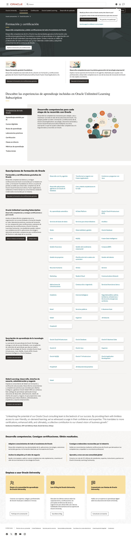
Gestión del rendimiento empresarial (83, 248)
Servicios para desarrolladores (85, 222)
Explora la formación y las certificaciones (18, 47)
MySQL (78, 238)
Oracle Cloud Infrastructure (58, 339)
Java (51, 238)
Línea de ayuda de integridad (99, 528)
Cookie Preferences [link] (36, 528)
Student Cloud (80, 276)
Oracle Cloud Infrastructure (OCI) (110, 212)
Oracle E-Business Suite (109, 339)
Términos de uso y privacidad (23, 528)
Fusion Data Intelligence (109, 238)
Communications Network (110, 276)
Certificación (35, 10)
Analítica (104, 222)
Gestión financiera (56, 247)
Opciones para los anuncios (49, 528)
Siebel (52, 318)
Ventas (78, 268)
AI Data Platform (81, 211)
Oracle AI (53, 348)
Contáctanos (111, 528)
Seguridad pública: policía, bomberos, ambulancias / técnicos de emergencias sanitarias (110, 298)
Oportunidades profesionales (64, 528)
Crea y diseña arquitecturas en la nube (85, 187)
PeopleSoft (53, 367)
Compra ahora (33, 238)
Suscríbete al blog (57, 514)
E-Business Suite (107, 309)
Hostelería (53, 295)
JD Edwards (105, 318)
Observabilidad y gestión (83, 230)
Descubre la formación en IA (79, 81)
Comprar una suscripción (14, 357)
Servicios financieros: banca (111, 284)
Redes (52, 230)
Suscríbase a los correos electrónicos (82, 528)
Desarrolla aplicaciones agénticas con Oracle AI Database (57, 188)
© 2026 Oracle (9, 528)
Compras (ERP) (106, 247)
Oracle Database (107, 230)
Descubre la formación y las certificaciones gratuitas (22, 81)
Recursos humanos (56, 268)
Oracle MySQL (54, 356)
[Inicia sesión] (120, 4)
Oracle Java (79, 348)
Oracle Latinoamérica (11, 16)
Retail (51, 309)
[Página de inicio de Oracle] (16, 4)
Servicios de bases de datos (58, 222)
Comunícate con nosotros (100, 514)
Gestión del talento (108, 257)
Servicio (104, 268)
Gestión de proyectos (56, 257)
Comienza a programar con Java (110, 177)
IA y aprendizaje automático (59, 211)
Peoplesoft (53, 326)
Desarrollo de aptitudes (67, 10)
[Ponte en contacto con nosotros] (123, 4)
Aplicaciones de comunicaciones (55, 285)
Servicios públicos (81, 309)
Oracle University (11, 10)
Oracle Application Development (108, 357)
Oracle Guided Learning (49, 10)
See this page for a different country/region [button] (91, 24)
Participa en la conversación (19, 514)
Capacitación (24, 10)
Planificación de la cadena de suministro (85, 258)
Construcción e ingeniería (84, 284)
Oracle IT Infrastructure (83, 356)
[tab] (18, 112)
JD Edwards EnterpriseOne (84, 367)
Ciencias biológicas (82, 295)
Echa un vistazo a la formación (15, 238)
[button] (7, 4)
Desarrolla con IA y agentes (58, 176)
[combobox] (65, 4)
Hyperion (79, 318)
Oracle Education (24, 16)
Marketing (53, 276)
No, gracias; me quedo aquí (108, 19)
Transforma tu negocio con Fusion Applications (84, 177)
